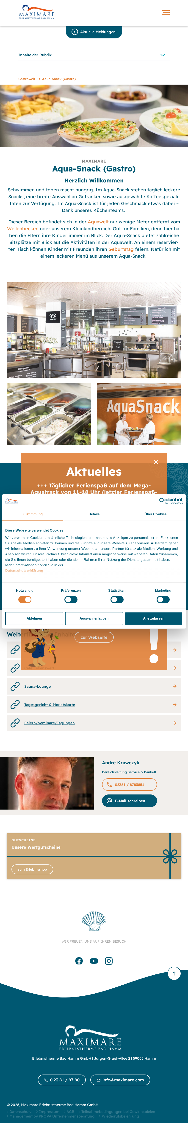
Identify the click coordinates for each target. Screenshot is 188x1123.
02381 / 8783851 (129, 784)
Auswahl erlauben (94, 618)
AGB (70, 1111)
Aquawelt (98, 222)
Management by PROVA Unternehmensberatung (51, 1116)
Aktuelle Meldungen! (98, 31)
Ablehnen (34, 618)
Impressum (49, 1111)
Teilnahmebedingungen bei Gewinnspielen (118, 1111)
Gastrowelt (26, 79)
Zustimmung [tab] (32, 514)
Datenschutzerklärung (24, 570)
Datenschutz (20, 1111)
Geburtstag (121, 249)
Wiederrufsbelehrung (120, 1116)
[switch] (70, 599)
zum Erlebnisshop (32, 869)
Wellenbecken (23, 228)
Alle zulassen (153, 618)
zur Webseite (94, 637)
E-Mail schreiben (130, 801)
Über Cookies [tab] (155, 514)
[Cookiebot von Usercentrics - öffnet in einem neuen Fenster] (163, 500)
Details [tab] (94, 514)
